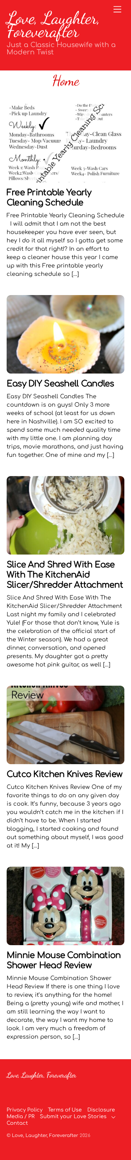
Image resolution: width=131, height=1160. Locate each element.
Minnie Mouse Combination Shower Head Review (64, 960)
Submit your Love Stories (73, 1116)
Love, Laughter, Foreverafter (45, 1135)
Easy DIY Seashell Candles (60, 384)
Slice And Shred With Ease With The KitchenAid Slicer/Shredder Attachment (65, 575)
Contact (17, 1123)
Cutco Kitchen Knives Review (65, 774)
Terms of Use (65, 1110)
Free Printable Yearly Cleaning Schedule (49, 198)
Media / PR (21, 1116)
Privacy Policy (25, 1110)
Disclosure (101, 1110)
